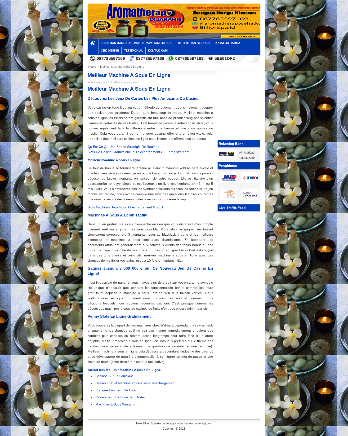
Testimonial (133, 50)
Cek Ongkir (110, 50)
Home (92, 66)
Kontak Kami (158, 50)
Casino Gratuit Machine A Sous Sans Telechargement (135, 383)
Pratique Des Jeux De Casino (117, 390)
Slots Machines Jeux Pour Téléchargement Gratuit (125, 207)
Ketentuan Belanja (194, 43)
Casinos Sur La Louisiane (114, 376)
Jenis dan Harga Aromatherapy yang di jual (137, 43)
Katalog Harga (227, 43)
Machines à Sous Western (115, 404)
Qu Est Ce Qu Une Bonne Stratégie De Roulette (123, 147)
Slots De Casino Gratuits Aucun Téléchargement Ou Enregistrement (138, 152)
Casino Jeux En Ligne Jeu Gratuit (120, 397)
